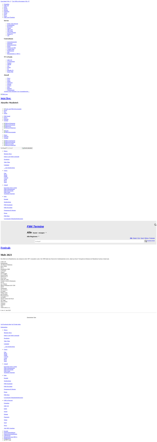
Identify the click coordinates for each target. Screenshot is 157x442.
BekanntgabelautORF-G (10, 437)
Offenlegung (7, 435)
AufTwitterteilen (16, 324)
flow (5, 112)
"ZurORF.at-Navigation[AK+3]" (21, 1)
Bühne (147, 238)
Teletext (9, 63)
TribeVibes (7, 162)
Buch (5, 180)
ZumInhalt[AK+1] (6, 1)
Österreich (6, 11)
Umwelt (6, 177)
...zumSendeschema (9, 167)
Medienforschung (11, 45)
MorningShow (8, 154)
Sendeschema (7, 202)
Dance (5, 117)
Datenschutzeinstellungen (10, 434)
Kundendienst (10, 25)
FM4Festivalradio (8, 190)
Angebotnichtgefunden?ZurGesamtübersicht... (16, 91)
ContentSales (10, 49)
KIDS (5, 7)
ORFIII (9, 64)
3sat (8, 66)
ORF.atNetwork (8, 400)
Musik (5, 175)
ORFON (6, 5)
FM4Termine (35, 226)
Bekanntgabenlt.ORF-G (13, 53)
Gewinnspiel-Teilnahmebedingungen (13, 218)
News (5, 16)
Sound (5, 8)
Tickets (9, 28)
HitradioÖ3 (10, 70)
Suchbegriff (4, 148)
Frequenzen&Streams (10, 210)
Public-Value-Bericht (12, 23)
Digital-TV (10, 34)
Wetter (5, 13)
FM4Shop (6, 216)
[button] (12, 109)
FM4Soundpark (8, 205)
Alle (131, 238)
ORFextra (10, 29)
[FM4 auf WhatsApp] (10, 127)
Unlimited (6, 165)
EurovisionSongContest (10, 187)
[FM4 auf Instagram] (9, 123)
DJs (139, 238)
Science (9, 85)
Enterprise (9, 43)
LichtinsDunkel (11, 32)
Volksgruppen (10, 90)
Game (5, 179)
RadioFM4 (10, 72)
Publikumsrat (10, 50)
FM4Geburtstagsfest (9, 189)
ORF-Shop (10, 31)
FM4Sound (7, 116)
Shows (5, 151)
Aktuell (6, 185)
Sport (5, 14)
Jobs (8, 52)
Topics (5, 170)
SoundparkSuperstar (9, 193)
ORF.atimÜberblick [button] (9, 17)
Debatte (6, 10)
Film (5, 173)
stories (5, 113)
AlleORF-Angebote (9, 428)
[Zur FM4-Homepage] (4, 94)
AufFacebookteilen (6, 324)
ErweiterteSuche (151, 240)
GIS (8, 35)
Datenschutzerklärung (9, 432)
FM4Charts (7, 192)
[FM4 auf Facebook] (9, 125)
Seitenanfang (4, 327)
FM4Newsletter (8, 207)
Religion (9, 88)
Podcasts (6, 119)
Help (8, 87)
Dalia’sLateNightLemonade (11, 156)
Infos (5, 196)
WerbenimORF (11, 48)
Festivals (152, 238)
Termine (6, 120)
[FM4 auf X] (7, 126)
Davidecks (6, 159)
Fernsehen (6, 4)
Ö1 (8, 69)
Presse (8, 46)
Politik (5, 176)
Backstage (10, 26)
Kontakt (6, 199)
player (5, 110)
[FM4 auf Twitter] (9, 143)
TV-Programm (11, 61)
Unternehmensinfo (12, 42)
